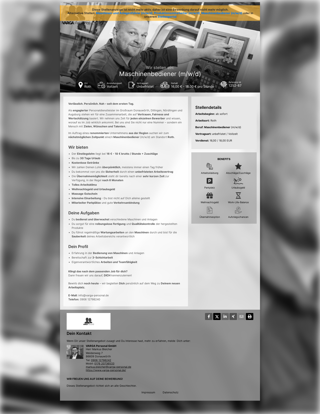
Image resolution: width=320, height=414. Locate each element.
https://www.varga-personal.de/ (106, 370)
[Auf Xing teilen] (233, 316)
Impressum (148, 392)
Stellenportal (167, 16)
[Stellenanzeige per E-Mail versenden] (241, 316)
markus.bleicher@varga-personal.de (108, 366)
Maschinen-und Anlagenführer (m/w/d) (124, 13)
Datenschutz (170, 392)
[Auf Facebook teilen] (208, 316)
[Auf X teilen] (217, 316)
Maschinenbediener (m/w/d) (221, 13)
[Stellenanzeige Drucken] (249, 316)
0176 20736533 (104, 363)
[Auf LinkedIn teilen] (225, 316)
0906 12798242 (101, 360)
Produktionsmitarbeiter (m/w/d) (177, 13)
